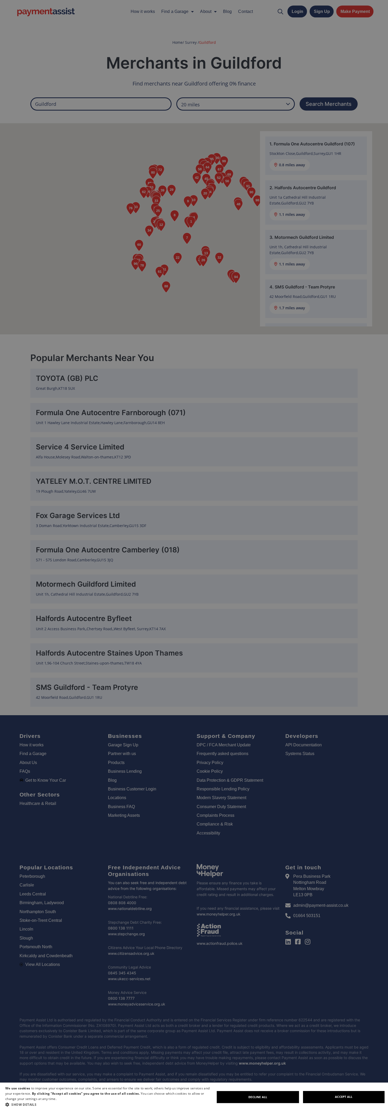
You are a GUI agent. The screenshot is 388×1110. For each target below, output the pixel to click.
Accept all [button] (343, 1097)
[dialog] (194, 1096)
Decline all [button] (257, 1097)
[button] (110, 1104)
